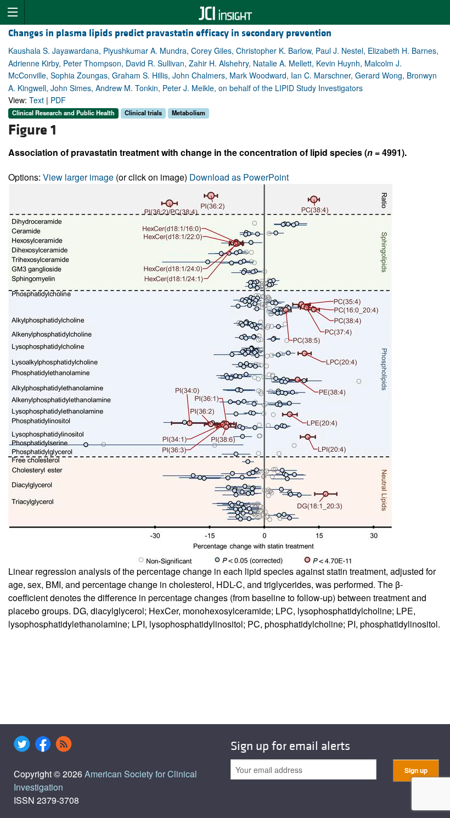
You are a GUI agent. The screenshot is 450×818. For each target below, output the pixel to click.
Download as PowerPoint (239, 177)
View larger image (78, 177)
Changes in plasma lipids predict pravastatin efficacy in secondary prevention (169, 33)
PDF (58, 99)
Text (36, 99)
